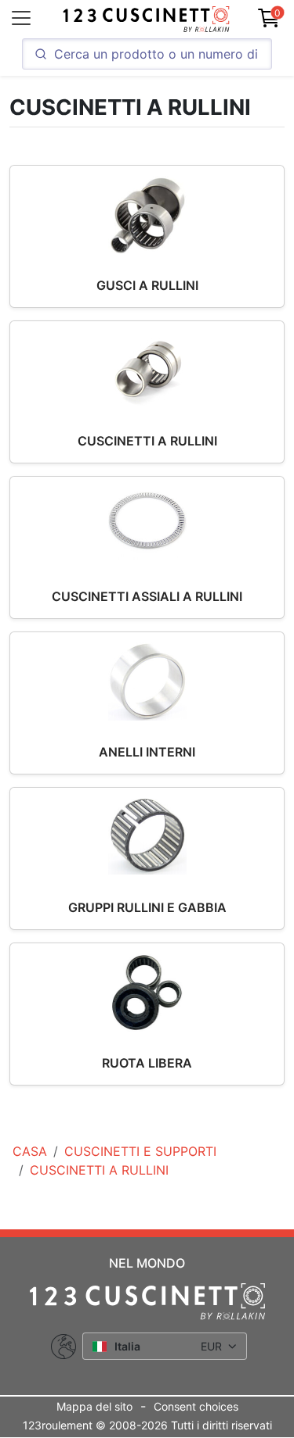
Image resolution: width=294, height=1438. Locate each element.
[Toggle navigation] (21, 18)
